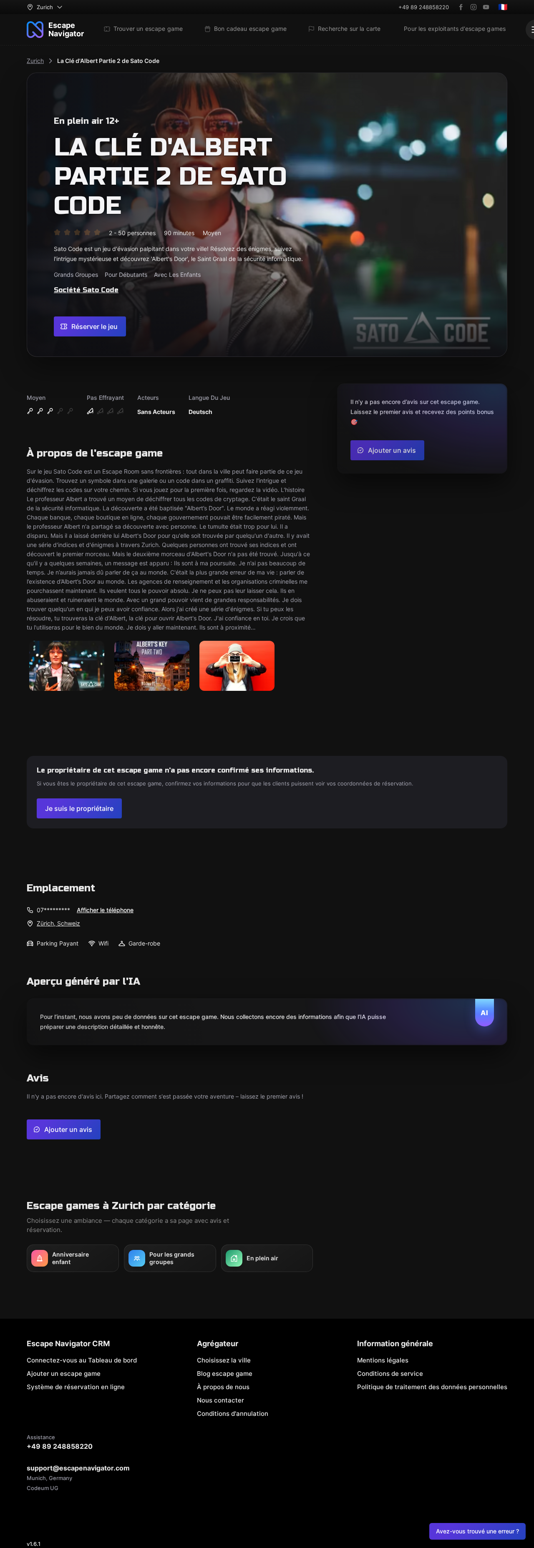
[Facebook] (461, 7)
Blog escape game (224, 1373)
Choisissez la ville (224, 1360)
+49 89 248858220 (423, 7)
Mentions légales (382, 1360)
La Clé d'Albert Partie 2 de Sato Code (108, 60)
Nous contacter (220, 1400)
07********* (53, 909)
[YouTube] (486, 7)
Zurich (35, 60)
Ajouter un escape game (64, 1373)
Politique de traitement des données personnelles (432, 1387)
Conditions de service (390, 1373)
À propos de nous (223, 1387)
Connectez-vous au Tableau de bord (82, 1360)
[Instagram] (473, 7)
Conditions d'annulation (232, 1414)
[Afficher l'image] (67, 666)
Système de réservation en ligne (76, 1387)
